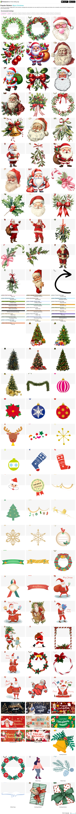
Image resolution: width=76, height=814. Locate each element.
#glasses (43, 13)
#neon (52, 13)
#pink (47, 13)
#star (38, 13)
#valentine (4, 13)
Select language (65, 813)
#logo (19, 13)
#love (9, 13)
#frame (28, 13)
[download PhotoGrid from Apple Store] (72, 2)
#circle (33, 13)
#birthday (15, 13)
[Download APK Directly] (64, 2)
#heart (24, 13)
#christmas (57, 13)
